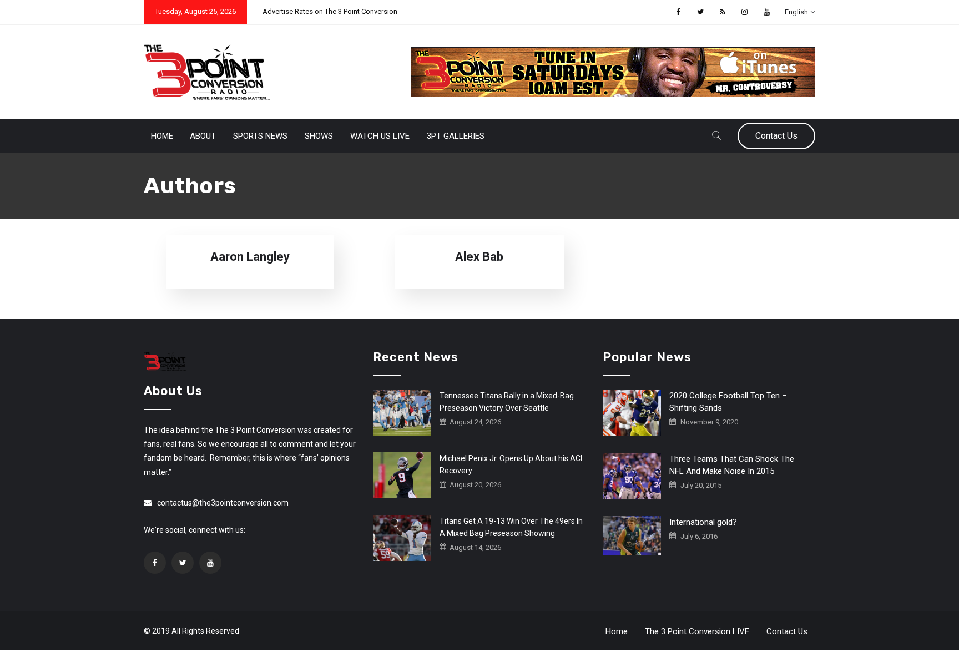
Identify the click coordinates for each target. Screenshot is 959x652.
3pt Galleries (455, 136)
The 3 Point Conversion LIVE (697, 631)
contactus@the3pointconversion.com (223, 502)
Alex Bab (479, 257)
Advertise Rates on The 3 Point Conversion (330, 11)
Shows (319, 136)
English (796, 12)
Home (162, 136)
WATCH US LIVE (380, 136)
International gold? (703, 522)
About (203, 136)
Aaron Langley (250, 257)
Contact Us (776, 135)
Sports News (260, 136)
